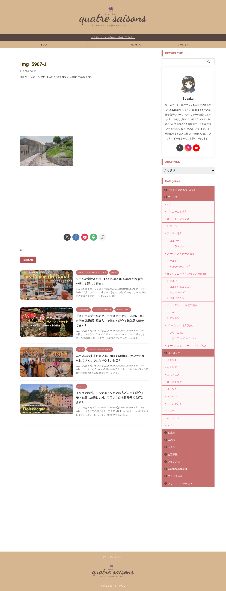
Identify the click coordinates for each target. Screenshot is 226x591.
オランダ (172, 389)
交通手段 (173, 454)
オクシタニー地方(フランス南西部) (186, 273)
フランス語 (174, 461)
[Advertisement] (84, 109)
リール (173, 226)
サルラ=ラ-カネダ (180, 266)
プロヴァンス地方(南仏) (180, 325)
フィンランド (174, 403)
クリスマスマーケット (180, 483)
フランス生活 (175, 476)
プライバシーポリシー (113, 557)
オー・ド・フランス (178, 218)
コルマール (176, 240)
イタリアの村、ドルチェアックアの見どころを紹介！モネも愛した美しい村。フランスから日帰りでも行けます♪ (110, 397)
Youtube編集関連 (178, 468)
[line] (93, 237)
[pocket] (84, 237)
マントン (175, 318)
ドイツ (170, 425)
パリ (89, 44)
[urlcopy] (102, 237)
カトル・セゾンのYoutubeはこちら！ (113, 37)
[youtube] (196, 147)
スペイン (172, 396)
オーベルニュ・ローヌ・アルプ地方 (187, 345)
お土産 (171, 432)
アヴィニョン (177, 332)
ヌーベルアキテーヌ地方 (180, 253)
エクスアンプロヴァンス (183, 338)
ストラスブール (178, 246)
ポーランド (173, 418)
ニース (173, 312)
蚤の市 (171, 439)
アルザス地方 (174, 233)
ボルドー (175, 260)
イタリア (172, 367)
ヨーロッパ (183, 44)
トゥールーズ (177, 292)
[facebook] (75, 237)
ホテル (171, 447)
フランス (42, 44)
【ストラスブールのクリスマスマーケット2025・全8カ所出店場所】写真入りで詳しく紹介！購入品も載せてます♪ (110, 320)
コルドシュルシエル (181, 286)
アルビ (173, 280)
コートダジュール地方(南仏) (182, 305)
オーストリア (174, 381)
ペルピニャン (177, 297)
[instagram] (188, 147)
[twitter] (67, 237)
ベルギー (172, 410)
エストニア (173, 374)
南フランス (136, 44)
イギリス (172, 360)
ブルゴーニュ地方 (177, 211)
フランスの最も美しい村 (181, 189)
